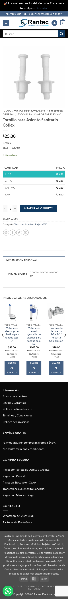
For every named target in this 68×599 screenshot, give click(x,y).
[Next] (65, 342)
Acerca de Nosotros (15, 396)
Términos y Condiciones (17, 415)
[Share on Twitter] (19, 233)
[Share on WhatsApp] (6, 233)
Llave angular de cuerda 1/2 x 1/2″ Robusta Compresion (56, 334)
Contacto (34, 588)
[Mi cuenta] (54, 23)
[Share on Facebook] (13, 233)
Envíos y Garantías (14, 402)
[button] (6, 23)
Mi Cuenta (16, 586)
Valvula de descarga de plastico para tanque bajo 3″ (12, 334)
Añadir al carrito (38, 208)
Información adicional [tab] (21, 260)
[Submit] (61, 33)
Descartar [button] (42, 8)
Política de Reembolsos (17, 409)
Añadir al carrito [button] (12, 368)
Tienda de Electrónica (30, 111)
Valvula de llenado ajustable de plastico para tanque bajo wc (34, 336)
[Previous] (3, 342)
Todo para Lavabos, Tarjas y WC (39, 114)
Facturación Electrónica (17, 522)
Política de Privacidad (16, 422)
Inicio (7, 111)
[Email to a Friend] (26, 233)
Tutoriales (31, 586)
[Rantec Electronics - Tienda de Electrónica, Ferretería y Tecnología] (33, 23)
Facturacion (49, 586)
